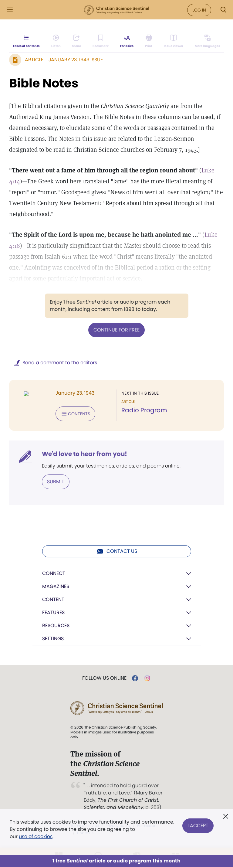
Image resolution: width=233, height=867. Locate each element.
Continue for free (116, 329)
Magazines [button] (55, 586)
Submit (55, 481)
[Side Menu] (9, 9)
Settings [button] (53, 638)
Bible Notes (43, 83)
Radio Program (144, 410)
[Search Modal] (223, 9)
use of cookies (35, 836)
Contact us (121, 551)
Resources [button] (55, 625)
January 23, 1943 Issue (76, 59)
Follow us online (104, 678)
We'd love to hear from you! (84, 453)
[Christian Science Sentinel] (116, 10)
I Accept (197, 825)
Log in (199, 10)
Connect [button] (53, 573)
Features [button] (53, 612)
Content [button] (53, 599)
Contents (79, 414)
